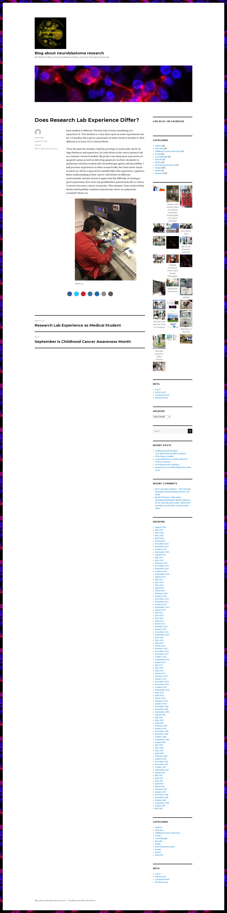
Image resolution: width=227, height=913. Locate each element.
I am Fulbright (161, 157)
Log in (158, 389)
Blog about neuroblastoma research (69, 53)
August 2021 (160, 662)
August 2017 (160, 773)
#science (54, 149)
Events (158, 154)
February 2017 (161, 789)
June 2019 (159, 720)
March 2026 (160, 541)
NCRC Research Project (165, 165)
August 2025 (160, 555)
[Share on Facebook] (69, 295)
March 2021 (160, 673)
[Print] (110, 295)
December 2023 (162, 599)
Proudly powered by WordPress (81, 900)
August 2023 (160, 610)
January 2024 (161, 596)
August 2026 (160, 527)
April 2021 (159, 671)
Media (158, 162)
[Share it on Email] (103, 295)
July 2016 (158, 808)
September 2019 (162, 712)
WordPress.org (161, 398)
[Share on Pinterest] (83, 295)
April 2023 (159, 621)
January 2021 (160, 679)
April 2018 (159, 753)
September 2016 (162, 803)
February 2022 (161, 648)
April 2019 (159, 723)
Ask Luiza (159, 148)
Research (159, 173)
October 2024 (161, 571)
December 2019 (161, 706)
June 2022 (159, 637)
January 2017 (160, 792)
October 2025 (160, 549)
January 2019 (160, 728)
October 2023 (161, 604)
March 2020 (160, 698)
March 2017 (160, 786)
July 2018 (159, 745)
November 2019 (161, 709)
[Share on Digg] (97, 295)
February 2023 (161, 626)
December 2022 (162, 632)
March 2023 (160, 624)
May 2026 (159, 535)
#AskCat (158, 146)
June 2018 (159, 748)
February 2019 (161, 726)
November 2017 (161, 764)
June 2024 (159, 582)
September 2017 (162, 770)
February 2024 (161, 593)
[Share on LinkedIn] (90, 295)
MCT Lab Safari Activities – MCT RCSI (171, 489)
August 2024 (160, 577)
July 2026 (159, 530)
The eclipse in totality (164, 456)
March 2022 (160, 646)
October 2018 (160, 737)
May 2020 (159, 693)
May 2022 (159, 640)
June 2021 (159, 668)
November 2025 (162, 546)
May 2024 (159, 585)
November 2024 (162, 569)
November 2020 (162, 684)
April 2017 (159, 784)
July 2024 (159, 580)
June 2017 (159, 778)
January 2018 (160, 759)
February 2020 (161, 701)
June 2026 (159, 533)
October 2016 (160, 800)
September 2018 (162, 739)
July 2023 (159, 613)
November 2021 (161, 654)
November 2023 (162, 602)
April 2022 (159, 643)
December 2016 (161, 795)
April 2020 (159, 695)
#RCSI (37, 149)
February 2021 (161, 676)
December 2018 (161, 731)
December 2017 (161, 762)
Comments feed (162, 395)
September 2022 (162, 635)
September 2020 (162, 690)
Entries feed (160, 392)
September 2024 (162, 574)
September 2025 (162, 552)
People (38, 145)
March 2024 (160, 591)
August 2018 (160, 742)
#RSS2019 (45, 149)
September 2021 (162, 660)
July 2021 (159, 665)
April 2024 (159, 588)
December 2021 (162, 651)
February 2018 (161, 756)
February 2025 (161, 563)
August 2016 (160, 806)
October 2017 (160, 767)
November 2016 (161, 797)
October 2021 (160, 657)
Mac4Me (158, 159)
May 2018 (159, 751)
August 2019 (160, 715)
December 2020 (162, 682)
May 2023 (159, 618)
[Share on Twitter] (76, 295)
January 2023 (161, 629)
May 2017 (159, 781)
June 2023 (159, 615)
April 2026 (159, 538)
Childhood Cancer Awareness (167, 151)
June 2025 (159, 560)
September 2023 (162, 607)
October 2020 (161, 687)
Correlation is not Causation (167, 465)
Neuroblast (39, 138)
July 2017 (158, 775)
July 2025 (159, 557)
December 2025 (162, 544)
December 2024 (162, 566)
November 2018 (161, 734)
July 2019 (158, 717)
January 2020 (161, 704)
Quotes (158, 171)
